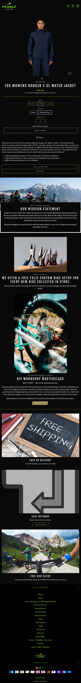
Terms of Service (40, 605)
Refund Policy (40, 608)
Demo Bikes (40, 636)
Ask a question (40, 166)
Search (40, 594)
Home (40, 619)
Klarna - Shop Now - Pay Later (40, 640)
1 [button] (38, 78)
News (40, 598)
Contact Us (40, 403)
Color (40, 108)
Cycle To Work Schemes (40, 647)
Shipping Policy (40, 615)
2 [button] (40, 78)
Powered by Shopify (40, 681)
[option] (40, 44)
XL (51, 104)
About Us (40, 633)
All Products (40, 622)
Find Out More (40, 524)
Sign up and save (40, 587)
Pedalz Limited (40, 662)
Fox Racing (40, 82)
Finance (40, 643)
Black (33, 112)
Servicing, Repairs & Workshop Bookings (40, 601)
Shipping (37, 93)
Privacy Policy (40, 612)
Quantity (40, 117)
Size (41, 100)
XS (30, 104)
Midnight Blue (44, 112)
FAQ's (40, 626)
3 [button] (42, 78)
